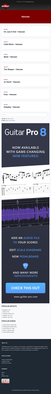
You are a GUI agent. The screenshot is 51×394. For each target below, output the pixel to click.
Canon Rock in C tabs (8, 328)
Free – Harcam (10, 94)
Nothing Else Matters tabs (10, 326)
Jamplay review (5, 361)
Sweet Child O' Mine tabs (9, 325)
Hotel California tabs (8, 332)
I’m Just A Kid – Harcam (14, 32)
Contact (29, 390)
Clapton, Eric (6, 315)
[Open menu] (48, 7)
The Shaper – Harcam (13, 69)
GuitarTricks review (6, 363)
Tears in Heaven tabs (8, 330)
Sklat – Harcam (10, 57)
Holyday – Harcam (12, 107)
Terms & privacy (35, 390)
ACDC (4, 311)
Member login (5, 376)
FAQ (3, 374)
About (3, 372)
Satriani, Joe (6, 317)
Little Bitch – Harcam (13, 44)
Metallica (5, 310)
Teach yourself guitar (7, 359)
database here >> (30, 1)
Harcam (6, 29)
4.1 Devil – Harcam (12, 82)
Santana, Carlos (7, 313)
